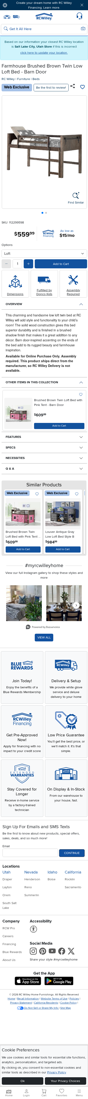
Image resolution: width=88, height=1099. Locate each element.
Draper (7, 879)
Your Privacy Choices (65, 1081)
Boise (52, 879)
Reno (28, 887)
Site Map (65, 1008)
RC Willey (8, 79)
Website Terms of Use (54, 998)
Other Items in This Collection (32, 382)
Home (11, 998)
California (73, 872)
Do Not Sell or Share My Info (41, 1008)
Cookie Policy (68, 1002)
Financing (9, 944)
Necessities (15, 458)
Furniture (23, 79)
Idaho (52, 872)
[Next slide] (82, 156)
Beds (36, 79)
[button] (18, 5)
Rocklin (70, 879)
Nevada (31, 872)
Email (6, 846)
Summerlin (31, 895)
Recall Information (28, 998)
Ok (23, 1081)
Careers (8, 936)
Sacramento (73, 887)
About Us (9, 960)
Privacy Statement (21, 1002)
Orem (6, 895)
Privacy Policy (56, 1072)
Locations (11, 866)
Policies (74, 998)
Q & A (10, 469)
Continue (72, 853)
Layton (7, 887)
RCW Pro (8, 928)
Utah (6, 872)
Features (13, 437)
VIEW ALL (44, 637)
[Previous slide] (7, 156)
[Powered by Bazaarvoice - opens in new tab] (43, 627)
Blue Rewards (12, 952)
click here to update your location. (44, 53)
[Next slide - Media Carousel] (76, 605)
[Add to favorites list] (82, 87)
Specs (10, 447)
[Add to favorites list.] (80, 394)
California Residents (46, 1002)
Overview (14, 304)
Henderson (32, 879)
